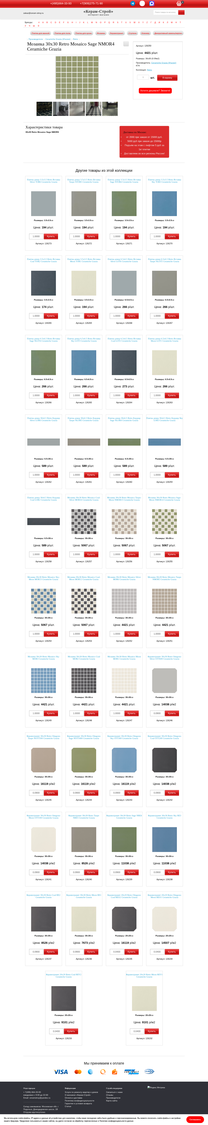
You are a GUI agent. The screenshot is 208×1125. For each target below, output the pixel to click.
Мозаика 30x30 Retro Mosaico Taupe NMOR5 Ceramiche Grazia (164, 578)
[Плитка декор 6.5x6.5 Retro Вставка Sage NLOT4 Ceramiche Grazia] (43, 362)
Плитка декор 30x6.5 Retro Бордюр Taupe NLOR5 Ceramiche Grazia (84, 419)
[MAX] (151, 3)
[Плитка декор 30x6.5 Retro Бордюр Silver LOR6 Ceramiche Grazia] (43, 442)
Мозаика (101, 33)
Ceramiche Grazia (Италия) (57, 39)
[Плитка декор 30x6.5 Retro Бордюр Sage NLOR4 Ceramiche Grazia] (124, 442)
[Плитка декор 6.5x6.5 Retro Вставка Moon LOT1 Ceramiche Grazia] (164, 362)
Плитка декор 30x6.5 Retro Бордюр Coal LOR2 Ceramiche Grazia (43, 498)
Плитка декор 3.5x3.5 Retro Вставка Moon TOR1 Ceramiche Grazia (83, 260)
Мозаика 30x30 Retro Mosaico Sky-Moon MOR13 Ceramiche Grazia (43, 578)
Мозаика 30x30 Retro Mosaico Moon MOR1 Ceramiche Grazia (124, 657)
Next (120, 108)
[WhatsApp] (142, 3)
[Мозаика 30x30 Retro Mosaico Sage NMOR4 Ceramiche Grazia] (77, 77)
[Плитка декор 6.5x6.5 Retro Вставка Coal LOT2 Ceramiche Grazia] (124, 362)
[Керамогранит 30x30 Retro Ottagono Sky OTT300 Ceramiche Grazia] (124, 760)
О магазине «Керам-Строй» (78, 1095)
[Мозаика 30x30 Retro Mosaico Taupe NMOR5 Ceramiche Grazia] (164, 601)
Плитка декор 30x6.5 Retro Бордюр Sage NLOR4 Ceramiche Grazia (124, 419)
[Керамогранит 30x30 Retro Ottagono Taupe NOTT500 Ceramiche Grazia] (43, 760)
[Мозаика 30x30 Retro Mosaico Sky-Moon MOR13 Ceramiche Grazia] (43, 601)
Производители (36, 39)
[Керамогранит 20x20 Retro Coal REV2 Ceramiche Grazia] (63, 998)
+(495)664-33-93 (60, 3)
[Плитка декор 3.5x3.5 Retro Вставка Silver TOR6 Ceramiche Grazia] (43, 203)
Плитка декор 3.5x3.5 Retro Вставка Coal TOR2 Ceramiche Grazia (43, 260)
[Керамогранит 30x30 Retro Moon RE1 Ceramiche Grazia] (84, 919)
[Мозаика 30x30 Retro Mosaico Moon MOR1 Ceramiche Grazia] (124, 680)
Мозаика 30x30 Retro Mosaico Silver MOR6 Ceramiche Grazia (124, 578)
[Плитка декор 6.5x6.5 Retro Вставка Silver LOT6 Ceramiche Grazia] (124, 283)
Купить (51, 236)
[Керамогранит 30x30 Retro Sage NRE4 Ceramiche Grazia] (124, 839)
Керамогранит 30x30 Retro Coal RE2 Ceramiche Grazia (43, 896)
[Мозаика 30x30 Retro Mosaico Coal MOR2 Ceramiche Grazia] (84, 680)
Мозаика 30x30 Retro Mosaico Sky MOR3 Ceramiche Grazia (43, 657)
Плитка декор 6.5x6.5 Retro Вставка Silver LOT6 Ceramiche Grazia (124, 260)
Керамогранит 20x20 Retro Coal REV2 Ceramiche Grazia (63, 975)
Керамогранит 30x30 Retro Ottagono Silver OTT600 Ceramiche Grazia (164, 657)
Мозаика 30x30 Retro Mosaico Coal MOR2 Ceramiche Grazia (84, 657)
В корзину (167, 78)
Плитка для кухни (83, 33)
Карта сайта (111, 1100)
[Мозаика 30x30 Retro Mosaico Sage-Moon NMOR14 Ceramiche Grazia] (164, 521)
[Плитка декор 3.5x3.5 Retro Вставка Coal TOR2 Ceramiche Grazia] (43, 283)
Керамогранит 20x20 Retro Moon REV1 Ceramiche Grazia (144, 975)
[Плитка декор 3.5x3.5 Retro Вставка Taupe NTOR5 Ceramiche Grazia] (84, 203)
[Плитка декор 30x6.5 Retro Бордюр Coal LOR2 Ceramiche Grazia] (43, 521)
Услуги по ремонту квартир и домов (81, 1092)
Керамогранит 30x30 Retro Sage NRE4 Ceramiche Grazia (124, 816)
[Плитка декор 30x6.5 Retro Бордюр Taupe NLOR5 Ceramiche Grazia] (84, 442)
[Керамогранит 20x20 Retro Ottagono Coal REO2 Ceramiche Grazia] (124, 919)
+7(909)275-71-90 (91, 3)
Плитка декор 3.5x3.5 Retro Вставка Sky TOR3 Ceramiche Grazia (164, 181)
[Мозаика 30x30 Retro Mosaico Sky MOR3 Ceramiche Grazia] (43, 680)
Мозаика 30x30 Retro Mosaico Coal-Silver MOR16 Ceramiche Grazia (83, 498)
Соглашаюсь (195, 1119)
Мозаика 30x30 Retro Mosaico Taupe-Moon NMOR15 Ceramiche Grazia (124, 498)
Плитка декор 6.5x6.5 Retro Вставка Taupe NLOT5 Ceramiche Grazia (164, 260)
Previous (34, 108)
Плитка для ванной (40, 33)
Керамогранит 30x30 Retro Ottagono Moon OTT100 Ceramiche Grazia (43, 816)
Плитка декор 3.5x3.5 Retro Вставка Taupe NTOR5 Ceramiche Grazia (83, 181)
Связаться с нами (114, 1092)
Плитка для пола (62, 33)
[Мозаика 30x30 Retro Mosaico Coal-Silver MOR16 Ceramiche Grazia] (84, 521)
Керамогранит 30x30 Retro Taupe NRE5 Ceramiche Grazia (83, 816)
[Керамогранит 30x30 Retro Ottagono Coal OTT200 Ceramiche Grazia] (164, 760)
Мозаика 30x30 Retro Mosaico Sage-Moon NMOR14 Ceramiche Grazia (164, 498)
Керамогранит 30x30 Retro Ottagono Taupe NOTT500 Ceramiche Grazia (43, 737)
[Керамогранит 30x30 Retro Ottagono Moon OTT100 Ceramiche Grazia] (43, 839)
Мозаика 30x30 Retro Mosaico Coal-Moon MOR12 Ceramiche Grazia (83, 578)
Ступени (132, 33)
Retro (75, 39)
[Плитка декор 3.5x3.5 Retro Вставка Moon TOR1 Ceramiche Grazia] (84, 283)
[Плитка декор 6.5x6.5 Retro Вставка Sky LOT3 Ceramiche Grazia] (84, 362)
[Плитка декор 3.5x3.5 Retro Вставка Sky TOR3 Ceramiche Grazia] (164, 203)
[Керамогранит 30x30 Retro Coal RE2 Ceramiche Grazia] (43, 919)
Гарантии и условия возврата (78, 1103)
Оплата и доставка (73, 1098)
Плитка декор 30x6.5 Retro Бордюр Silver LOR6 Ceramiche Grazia (43, 419)
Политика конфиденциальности (79, 1100)
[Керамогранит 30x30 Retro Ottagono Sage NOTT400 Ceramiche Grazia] (84, 760)
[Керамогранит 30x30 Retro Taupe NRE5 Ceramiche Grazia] (84, 839)
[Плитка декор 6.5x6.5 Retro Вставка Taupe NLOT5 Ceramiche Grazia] (164, 283)
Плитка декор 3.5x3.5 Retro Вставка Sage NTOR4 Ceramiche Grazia (124, 181)
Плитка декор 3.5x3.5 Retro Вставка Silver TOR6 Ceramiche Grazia (43, 181)
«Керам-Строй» (98, 11)
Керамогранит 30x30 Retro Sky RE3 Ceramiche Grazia (164, 816)
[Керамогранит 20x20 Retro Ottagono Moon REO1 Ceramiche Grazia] (164, 919)
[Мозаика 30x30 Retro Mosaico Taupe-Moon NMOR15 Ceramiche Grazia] (124, 521)
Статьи (68, 1106)
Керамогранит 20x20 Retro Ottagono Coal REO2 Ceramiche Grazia (124, 896)
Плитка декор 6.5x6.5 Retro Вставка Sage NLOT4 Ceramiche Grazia (43, 340)
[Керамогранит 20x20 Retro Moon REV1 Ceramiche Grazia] (144, 998)
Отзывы (109, 1095)
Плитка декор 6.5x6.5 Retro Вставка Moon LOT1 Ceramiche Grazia (164, 340)
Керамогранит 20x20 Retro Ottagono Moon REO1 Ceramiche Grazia (164, 896)
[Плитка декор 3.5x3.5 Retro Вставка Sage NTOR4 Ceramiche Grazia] (124, 203)
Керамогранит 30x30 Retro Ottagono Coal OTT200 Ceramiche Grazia (164, 737)
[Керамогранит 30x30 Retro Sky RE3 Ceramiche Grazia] (164, 839)
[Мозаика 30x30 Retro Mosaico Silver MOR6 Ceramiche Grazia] (124, 601)
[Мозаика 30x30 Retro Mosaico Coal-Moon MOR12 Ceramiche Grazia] (84, 601)
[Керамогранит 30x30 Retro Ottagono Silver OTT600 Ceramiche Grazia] (164, 680)
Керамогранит (116, 33)
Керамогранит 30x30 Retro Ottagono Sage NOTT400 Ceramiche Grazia (84, 737)
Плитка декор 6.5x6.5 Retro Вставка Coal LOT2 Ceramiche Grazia (124, 340)
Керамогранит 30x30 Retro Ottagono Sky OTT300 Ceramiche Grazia (124, 737)
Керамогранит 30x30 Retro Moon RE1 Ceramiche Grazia (83, 896)
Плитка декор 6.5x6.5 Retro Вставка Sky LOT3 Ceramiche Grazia (83, 340)
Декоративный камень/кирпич (168, 33)
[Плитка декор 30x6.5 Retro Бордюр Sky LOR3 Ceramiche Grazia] (164, 442)
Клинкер (145, 33)
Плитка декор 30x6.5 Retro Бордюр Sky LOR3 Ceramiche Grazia (164, 419)
